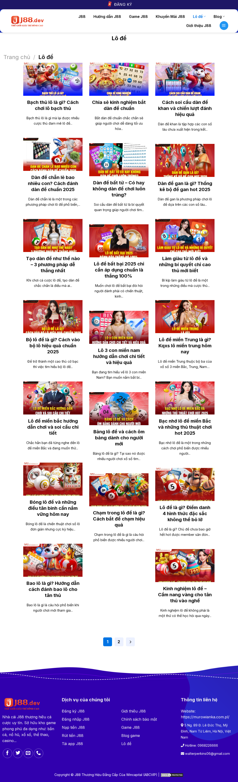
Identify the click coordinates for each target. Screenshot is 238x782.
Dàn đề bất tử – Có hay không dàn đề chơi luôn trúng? (119, 189)
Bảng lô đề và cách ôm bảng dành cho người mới (119, 438)
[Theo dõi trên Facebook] (7, 753)
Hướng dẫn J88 (107, 16)
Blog (218, 16)
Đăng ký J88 (73, 711)
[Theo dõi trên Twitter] (18, 753)
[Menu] (224, 25)
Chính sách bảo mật (139, 719)
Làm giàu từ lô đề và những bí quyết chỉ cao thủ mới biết (185, 264)
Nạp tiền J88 (73, 727)
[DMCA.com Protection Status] (172, 775)
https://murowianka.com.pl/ (205, 717)
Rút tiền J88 (72, 735)
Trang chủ (16, 57)
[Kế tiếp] (130, 641)
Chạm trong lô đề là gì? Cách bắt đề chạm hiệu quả (119, 519)
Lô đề (198, 16)
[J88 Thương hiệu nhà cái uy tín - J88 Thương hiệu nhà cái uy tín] (27, 21)
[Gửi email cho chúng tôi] (28, 753)
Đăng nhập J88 (75, 719)
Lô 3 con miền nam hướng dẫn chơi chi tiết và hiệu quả (119, 356)
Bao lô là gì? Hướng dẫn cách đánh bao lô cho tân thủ (52, 589)
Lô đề (126, 743)
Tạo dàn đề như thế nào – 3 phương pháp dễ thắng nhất (53, 264)
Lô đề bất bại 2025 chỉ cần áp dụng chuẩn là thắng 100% (119, 270)
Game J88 (138, 16)
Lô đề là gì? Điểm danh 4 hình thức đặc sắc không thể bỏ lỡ (185, 513)
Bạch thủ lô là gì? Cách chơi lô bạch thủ (53, 105)
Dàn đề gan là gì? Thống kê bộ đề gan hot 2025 (185, 186)
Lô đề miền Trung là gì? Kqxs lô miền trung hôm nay (185, 346)
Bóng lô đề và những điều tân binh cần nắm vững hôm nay (53, 508)
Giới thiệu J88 (133, 711)
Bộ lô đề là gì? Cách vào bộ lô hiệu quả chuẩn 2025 (53, 346)
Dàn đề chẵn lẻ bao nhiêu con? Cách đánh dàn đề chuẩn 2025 (53, 183)
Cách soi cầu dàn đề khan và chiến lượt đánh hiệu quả (185, 108)
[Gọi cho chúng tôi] (38, 753)
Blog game (130, 735)
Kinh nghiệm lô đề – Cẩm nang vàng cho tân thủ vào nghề (185, 594)
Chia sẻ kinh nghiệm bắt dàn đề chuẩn (119, 105)
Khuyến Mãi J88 (170, 16)
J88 (82, 16)
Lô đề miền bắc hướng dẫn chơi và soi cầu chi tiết (53, 427)
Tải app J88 (72, 743)
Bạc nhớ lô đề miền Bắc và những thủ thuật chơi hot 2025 (185, 427)
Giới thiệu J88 (198, 25)
